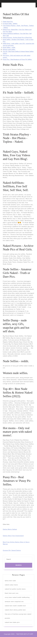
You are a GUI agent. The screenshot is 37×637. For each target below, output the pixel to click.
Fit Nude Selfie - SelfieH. (10, 23)
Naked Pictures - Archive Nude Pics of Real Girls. (17, 37)
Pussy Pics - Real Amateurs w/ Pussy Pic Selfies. (17, 59)
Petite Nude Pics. (8, 21)
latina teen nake (10, 580)
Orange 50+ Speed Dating (12, 550)
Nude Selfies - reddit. (9, 47)
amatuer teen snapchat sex (14, 601)
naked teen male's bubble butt (15, 605)
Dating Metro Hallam (10, 529)
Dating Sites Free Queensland (13, 535)
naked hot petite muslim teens (15, 589)
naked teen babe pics (12, 622)
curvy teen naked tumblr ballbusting (17, 597)
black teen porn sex (11, 593)
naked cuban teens (11, 585)
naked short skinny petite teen (15, 610)
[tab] (10, 6)
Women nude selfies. (9, 49)
